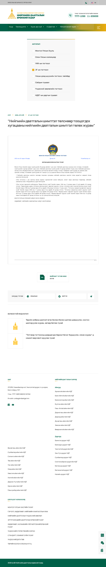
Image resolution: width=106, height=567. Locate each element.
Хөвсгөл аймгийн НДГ (16, 473)
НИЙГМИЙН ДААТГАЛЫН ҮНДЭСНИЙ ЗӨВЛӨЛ (25, 516)
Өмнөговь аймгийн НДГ (16, 448)
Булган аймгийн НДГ (62, 404)
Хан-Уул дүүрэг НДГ (62, 453)
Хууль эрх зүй (36, 27)
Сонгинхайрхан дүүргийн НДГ (66, 462)
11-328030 (92, 16)
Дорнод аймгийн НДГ (63, 417)
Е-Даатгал (51, 27)
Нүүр (11, 27)
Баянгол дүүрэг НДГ (62, 440)
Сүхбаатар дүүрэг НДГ (63, 457)
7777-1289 (80, 16)
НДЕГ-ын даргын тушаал (46, 95)
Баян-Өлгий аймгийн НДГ (64, 396)
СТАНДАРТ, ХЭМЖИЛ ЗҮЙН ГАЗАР (20, 535)
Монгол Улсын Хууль (44, 50)
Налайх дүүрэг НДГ (62, 474)
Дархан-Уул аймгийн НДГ (17, 482)
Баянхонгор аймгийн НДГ (64, 400)
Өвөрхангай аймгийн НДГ (64, 429)
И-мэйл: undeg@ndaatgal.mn (18, 398)
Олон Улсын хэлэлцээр (45, 57)
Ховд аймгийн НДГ (15, 469)
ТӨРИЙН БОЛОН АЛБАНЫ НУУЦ (20, 544)
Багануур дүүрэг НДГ (63, 466)
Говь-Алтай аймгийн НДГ (64, 408)
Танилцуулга (21, 27)
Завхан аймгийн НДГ (63, 425)
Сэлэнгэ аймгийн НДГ (16, 456)
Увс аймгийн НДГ (14, 465)
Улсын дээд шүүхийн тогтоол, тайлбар (52, 76)
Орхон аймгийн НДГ (15, 486)
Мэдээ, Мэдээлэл (34, 32)
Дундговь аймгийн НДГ (63, 421)
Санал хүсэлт (14, 37)
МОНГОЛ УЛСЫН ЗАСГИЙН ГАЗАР (20, 507)
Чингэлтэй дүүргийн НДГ (64, 449)
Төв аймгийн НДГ (14, 461)
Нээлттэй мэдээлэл (71, 32)
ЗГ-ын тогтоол (41, 69)
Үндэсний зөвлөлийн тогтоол (48, 89)
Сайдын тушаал (42, 82)
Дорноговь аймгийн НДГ (64, 412)
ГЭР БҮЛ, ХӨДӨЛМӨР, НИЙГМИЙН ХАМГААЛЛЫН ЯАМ (28, 511)
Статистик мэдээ (16, 32)
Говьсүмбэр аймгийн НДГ (17, 490)
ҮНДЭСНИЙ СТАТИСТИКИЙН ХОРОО (21, 531)
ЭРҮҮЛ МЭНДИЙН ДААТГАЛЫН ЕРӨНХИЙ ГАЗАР (26, 520)
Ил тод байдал (52, 32)
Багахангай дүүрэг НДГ (64, 470)
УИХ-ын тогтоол (42, 63)
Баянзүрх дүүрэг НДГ (63, 445)
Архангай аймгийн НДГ (63, 391)
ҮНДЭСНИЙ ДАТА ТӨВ (16, 539)
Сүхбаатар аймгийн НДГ (17, 452)
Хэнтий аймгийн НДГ (15, 478)
